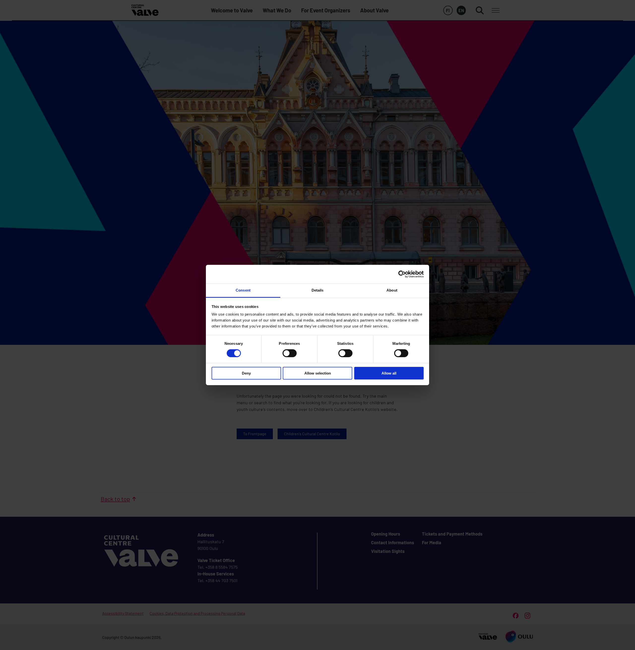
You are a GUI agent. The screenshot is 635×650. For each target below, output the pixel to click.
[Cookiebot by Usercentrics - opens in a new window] (402, 274)
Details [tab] (318, 290)
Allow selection (317, 373)
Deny (246, 373)
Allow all (388, 373)
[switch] (290, 353)
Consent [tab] (243, 290)
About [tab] (391, 290)
